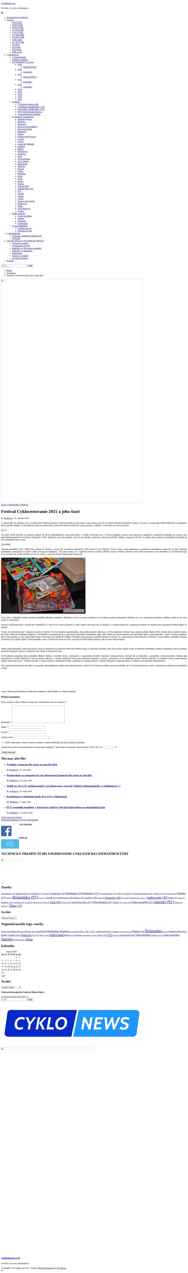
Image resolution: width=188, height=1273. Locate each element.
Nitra (20, 156)
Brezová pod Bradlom (27, 127)
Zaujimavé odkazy (20, 258)
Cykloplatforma (13, 233)
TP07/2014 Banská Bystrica (30, 112)
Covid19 (127, 894)
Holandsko (25, 897)
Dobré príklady (18, 213)
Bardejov (22, 122)
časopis (164, 902)
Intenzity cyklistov (20, 59)
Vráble (20, 199)
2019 (20, 99)
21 (14, 966)
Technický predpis (20, 243)
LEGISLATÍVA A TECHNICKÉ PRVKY (25, 241)
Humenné (22, 131)
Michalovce (23, 151)
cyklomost (157, 894)
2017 (20, 97)
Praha (172, 898)
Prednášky (27, 72)
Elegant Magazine (45, 1268)
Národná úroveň (25, 231)
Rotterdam (19, 902)
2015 (20, 92)
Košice (21, 134)
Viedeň (117, 902)
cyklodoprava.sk (8, 3)
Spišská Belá (23, 186)
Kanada (42, 898)
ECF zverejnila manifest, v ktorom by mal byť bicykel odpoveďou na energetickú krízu (56, 807)
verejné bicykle (81, 902)
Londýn (90, 897)
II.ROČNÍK (17, 25)
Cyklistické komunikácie (23, 117)
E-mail (5, 732)
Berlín (47, 894)
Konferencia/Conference (17, 17)
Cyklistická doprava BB (28, 104)
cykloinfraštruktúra (142, 893)
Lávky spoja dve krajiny (11, 817)
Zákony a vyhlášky (20, 256)
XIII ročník (17, 52)
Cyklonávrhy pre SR (21, 246)
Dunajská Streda (25, 129)
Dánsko (21, 218)
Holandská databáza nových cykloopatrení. (20, 820)
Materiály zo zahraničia (22, 251)
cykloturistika (13, 505)
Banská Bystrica (25, 119)
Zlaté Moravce (24, 208)
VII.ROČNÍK (18, 37)
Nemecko (22, 221)
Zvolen (21, 211)
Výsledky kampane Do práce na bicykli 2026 (32, 764)
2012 (20, 79)
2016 (20, 94)
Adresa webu (7, 737)
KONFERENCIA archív (23, 62)
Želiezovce (22, 203)
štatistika (5, 906)
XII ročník (16, 50)
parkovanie (157, 897)
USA (55, 902)
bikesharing (74, 893)
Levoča (21, 139)
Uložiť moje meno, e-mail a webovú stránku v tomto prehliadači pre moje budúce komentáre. (44, 742)
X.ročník (16, 45)
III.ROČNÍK (17, 27)
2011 (20, 74)
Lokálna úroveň (24, 228)
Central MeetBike (20, 226)
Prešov (21, 171)
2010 (20, 69)
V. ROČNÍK (17, 32)
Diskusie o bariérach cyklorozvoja (27, 236)
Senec (20, 179)
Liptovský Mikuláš (26, 144)
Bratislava (22, 124)
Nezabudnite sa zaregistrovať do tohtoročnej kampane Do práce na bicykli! (49, 775)
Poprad (21, 169)
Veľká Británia (102, 902)
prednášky (27, 87)
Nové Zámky (23, 161)
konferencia (65, 897)
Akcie (3, 505)
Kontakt (10, 261)
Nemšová (22, 154)
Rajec (20, 176)
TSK (46, 902)
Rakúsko (7, 902)
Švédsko (178, 902)
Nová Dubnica (24, 159)
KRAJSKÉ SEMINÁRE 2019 (31, 109)
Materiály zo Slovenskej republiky (27, 248)
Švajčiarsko (23, 223)
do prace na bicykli (169, 894)
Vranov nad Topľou (26, 201)
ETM (9, 898)
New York (125, 898)
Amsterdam (8, 893)
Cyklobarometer (19, 57)
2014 (20, 89)
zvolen (126, 902)
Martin (20, 149)
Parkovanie (17, 253)
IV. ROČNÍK (18, 30)
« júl (3, 975)
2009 (20, 64)
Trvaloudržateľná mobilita (29, 114)
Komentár (6, 722)
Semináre (16, 102)
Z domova (23, 505)
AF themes (61, 1268)
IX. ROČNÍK (18, 42)
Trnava (21, 196)
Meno (4, 727)
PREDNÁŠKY (30, 67)
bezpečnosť (58, 893)
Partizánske (23, 164)
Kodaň (51, 897)
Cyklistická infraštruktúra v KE (31, 107)
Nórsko (142, 898)
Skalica (21, 184)
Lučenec (21, 146)
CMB (120, 894)
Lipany (21, 141)
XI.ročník (16, 47)
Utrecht (66, 902)
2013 (20, 84)
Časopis (10, 20)
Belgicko (37, 893)
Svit (19, 191)
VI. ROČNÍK (18, 35)
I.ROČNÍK (17, 22)
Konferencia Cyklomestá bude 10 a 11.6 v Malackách (37, 796)
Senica (20, 181)
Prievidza (22, 174)
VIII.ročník (17, 40)
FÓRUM (16, 238)
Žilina (20, 206)
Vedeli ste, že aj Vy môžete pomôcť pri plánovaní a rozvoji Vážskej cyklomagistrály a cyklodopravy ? (64, 785)
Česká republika (25, 216)
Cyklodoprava (13, 55)
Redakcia (8, 518)
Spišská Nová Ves (25, 189)
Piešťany (21, 166)
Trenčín (21, 194)
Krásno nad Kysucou (27, 136)
